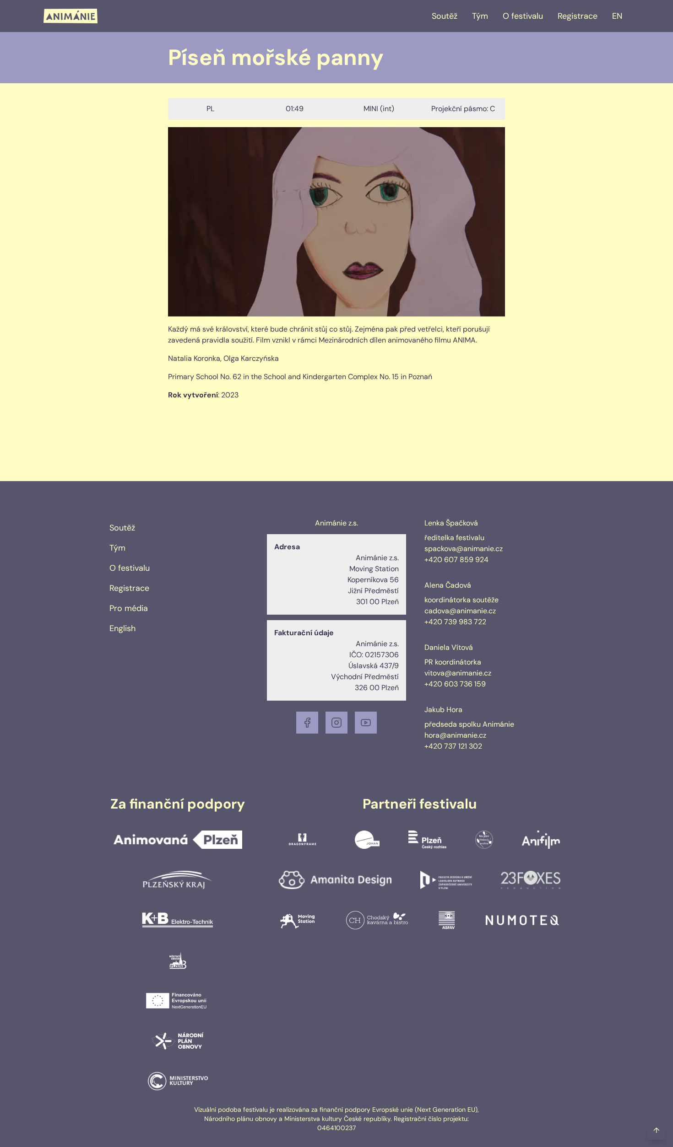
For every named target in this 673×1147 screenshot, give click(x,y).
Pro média (128, 608)
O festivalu (523, 16)
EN (617, 16)
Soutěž (444, 16)
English (122, 628)
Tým (480, 16)
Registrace (577, 16)
